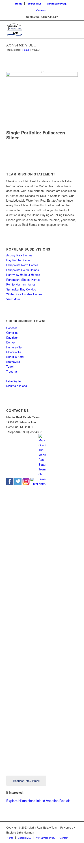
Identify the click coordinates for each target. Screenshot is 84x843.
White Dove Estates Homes (24, 294)
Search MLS (34, 3)
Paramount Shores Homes (23, 279)
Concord (11, 328)
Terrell (10, 366)
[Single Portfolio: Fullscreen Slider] (42, 75)
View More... (14, 299)
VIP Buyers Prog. (57, 3)
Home (18, 3)
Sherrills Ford (15, 357)
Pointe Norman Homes (21, 284)
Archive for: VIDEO (21, 45)
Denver (10, 342)
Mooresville (13, 352)
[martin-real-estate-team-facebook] (9, 483)
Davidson (12, 337)
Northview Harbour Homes (23, 274)
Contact (41, 10)
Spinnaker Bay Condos (21, 289)
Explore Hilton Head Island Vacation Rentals (38, 800)
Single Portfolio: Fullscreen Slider (35, 135)
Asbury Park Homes (19, 255)
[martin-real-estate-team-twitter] (18, 483)
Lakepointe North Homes (22, 265)
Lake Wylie (13, 381)
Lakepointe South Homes (22, 270)
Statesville (13, 361)
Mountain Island (16, 386)
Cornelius (12, 332)
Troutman (12, 371)
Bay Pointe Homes (18, 260)
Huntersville (14, 347)
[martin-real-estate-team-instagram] (26, 483)
